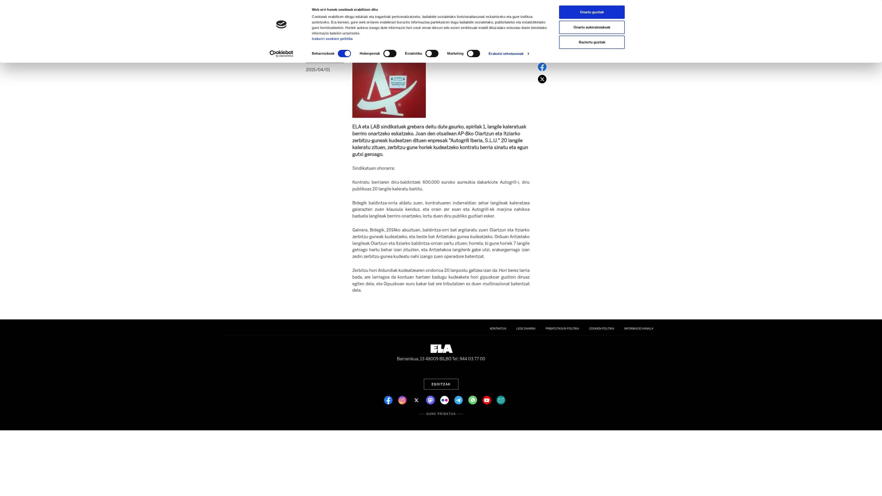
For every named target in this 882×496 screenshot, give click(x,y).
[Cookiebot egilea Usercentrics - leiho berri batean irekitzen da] (281, 53)
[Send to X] (542, 78)
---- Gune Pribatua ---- (441, 414)
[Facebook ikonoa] (389, 399)
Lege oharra (525, 328)
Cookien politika (601, 328)
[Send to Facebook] (542, 66)
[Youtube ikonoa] (487, 399)
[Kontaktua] (501, 399)
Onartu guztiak (592, 12)
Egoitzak (441, 384)
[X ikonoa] (417, 399)
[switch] (389, 53)
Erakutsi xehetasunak (506, 54)
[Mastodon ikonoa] (431, 399)
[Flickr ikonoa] (445, 399)
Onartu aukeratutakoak (592, 27)
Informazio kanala (638, 328)
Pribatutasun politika (562, 328)
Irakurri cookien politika (332, 39)
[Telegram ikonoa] (459, 399)
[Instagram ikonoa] (403, 399)
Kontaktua (498, 328)
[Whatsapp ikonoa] (473, 399)
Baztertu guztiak (592, 42)
